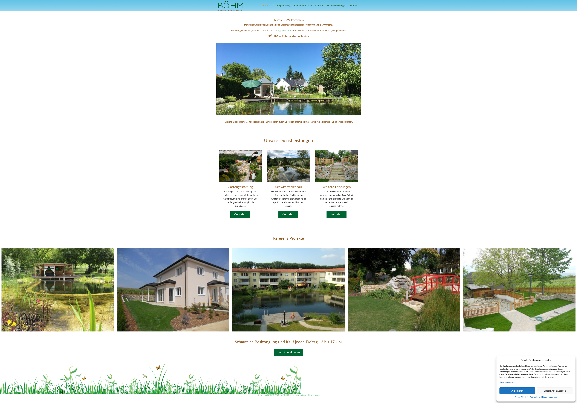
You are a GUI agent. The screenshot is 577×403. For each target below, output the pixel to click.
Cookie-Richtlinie (521, 397)
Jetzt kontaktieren (288, 352)
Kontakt (354, 6)
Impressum (553, 397)
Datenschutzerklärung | (298, 395)
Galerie (319, 6)
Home (266, 6)
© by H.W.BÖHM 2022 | (269, 395)
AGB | (284, 395)
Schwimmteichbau (303, 6)
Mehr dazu (240, 214)
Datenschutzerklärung (538, 397)
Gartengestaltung (281, 6)
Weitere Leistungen (336, 6)
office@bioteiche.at (283, 31)
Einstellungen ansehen (555, 390)
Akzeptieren (517, 390)
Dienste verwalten (506, 382)
